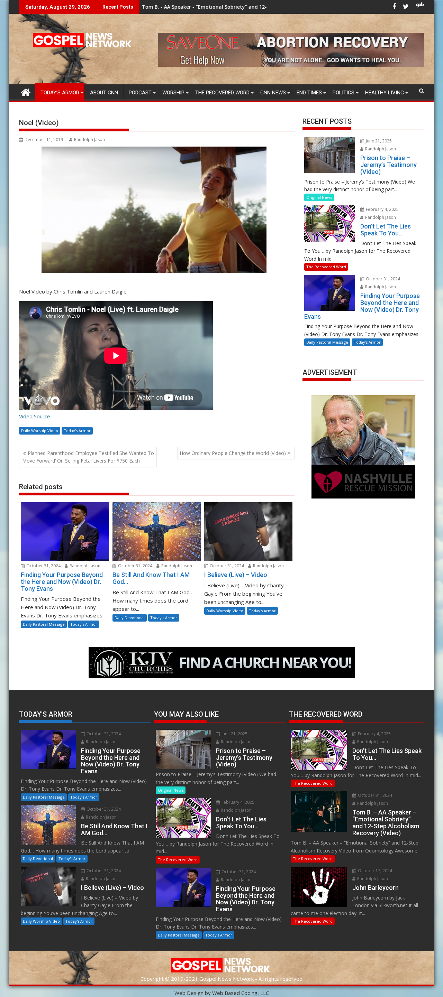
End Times (309, 93)
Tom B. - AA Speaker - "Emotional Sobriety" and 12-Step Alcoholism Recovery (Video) (181, 6)
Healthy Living (384, 93)
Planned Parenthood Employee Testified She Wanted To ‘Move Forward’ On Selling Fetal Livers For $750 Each (87, 457)
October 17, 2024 (374, 871)
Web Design (189, 992)
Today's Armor (77, 430)
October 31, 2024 (43, 566)
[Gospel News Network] (26, 91)
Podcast (140, 93)
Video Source (34, 416)
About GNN (104, 93)
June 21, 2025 (378, 141)
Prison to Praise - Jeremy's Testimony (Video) (266, 6)
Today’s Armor (59, 93)
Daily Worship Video (39, 430)
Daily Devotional (130, 617)
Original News (319, 197)
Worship (173, 93)
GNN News (273, 93)
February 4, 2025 (382, 209)
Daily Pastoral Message (44, 624)
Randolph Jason (89, 139)
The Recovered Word (222, 93)
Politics (343, 93)
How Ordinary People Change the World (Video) (233, 453)
